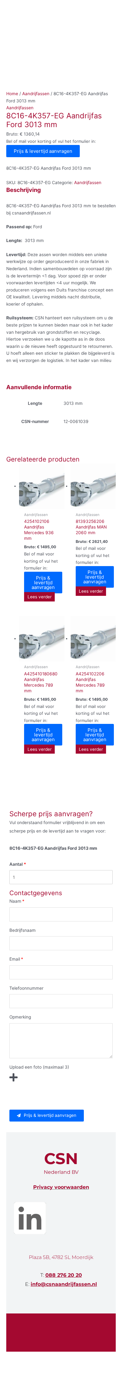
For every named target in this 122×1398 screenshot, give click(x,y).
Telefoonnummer (26, 988)
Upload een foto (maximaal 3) (39, 1067)
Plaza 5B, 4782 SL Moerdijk (61, 1257)
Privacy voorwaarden (61, 1187)
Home (12, 93)
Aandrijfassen (35, 93)
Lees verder (40, 596)
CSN (61, 1158)
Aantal (16, 864)
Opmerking (20, 1016)
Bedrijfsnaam (22, 930)
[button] (46, 1116)
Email (14, 959)
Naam (15, 901)
